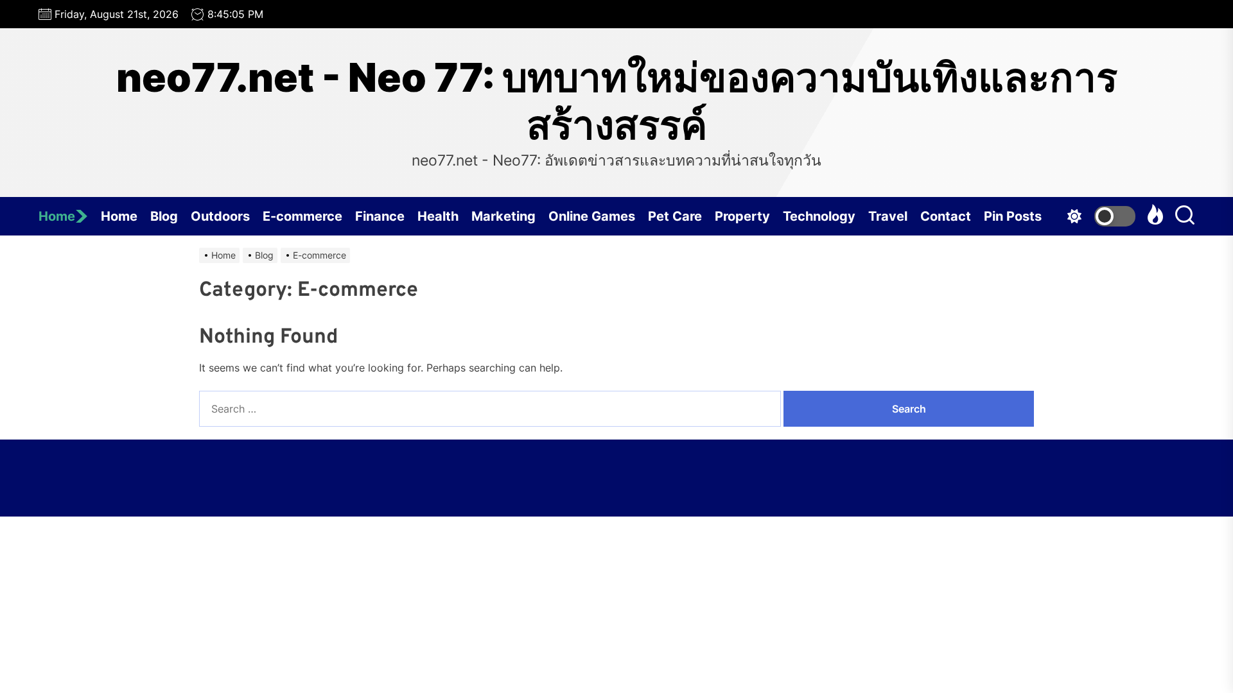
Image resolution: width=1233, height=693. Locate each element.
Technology (819, 216)
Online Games (591, 216)
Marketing (503, 216)
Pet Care (675, 216)
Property (742, 216)
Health (438, 216)
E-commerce (302, 216)
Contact (945, 216)
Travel (887, 216)
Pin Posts (1013, 216)
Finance (380, 216)
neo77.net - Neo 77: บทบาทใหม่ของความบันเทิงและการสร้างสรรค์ (616, 101)
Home (57, 216)
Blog (164, 216)
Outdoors (220, 216)
